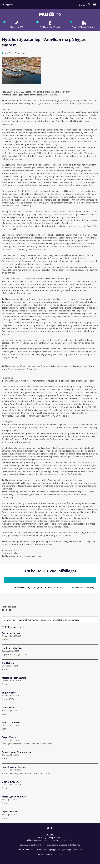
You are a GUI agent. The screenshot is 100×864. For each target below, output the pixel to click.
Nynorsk (48, 854)
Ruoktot (21, 849)
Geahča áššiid (41, 849)
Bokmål (40, 854)
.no (50, 14)
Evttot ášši (30, 849)
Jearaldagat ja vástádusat (72, 849)
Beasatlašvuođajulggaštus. (69, 845)
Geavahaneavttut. (27, 845)
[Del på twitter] (48, 828)
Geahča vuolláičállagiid (85, 587)
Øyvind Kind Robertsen (65, 840)
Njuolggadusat (54, 849)
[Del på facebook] (52, 828)
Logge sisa (8, 4)
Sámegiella (58, 854)
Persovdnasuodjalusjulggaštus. (46, 845)
